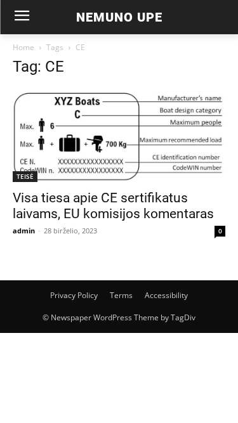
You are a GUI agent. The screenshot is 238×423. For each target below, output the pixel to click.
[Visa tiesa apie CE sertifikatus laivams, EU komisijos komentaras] (119, 135)
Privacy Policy (74, 295)
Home (23, 47)
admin (24, 230)
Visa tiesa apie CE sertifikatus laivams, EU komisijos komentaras (113, 205)
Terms (121, 295)
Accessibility (166, 295)
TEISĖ (25, 176)
